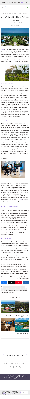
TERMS (11, 363)
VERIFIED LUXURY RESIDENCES (18, 360)
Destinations (7, 13)
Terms (13, 393)
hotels (23, 287)
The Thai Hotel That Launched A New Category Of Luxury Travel (22, 315)
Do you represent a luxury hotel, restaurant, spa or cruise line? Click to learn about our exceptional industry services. (15, 377)
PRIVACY (17, 363)
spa (9, 242)
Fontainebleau (4, 180)
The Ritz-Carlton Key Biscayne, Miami (10, 206)
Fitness (14, 13)
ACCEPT (24, 392)
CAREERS (6, 361)
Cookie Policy (9, 394)
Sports (25, 13)
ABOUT (5, 360)
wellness (11, 292)
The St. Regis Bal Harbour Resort (9, 120)
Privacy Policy (6, 393)
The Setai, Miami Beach (6, 238)
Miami (2, 49)
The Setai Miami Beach (13, 290)
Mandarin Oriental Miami (6, 288)
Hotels (20, 13)
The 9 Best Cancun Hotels (22, 333)
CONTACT (24, 363)
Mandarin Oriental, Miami (7, 83)
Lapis (20, 199)
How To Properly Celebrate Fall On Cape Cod (8, 315)
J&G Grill (24, 129)
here (22, 2)
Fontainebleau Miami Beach (14, 287)
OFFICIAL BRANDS (15, 361)
